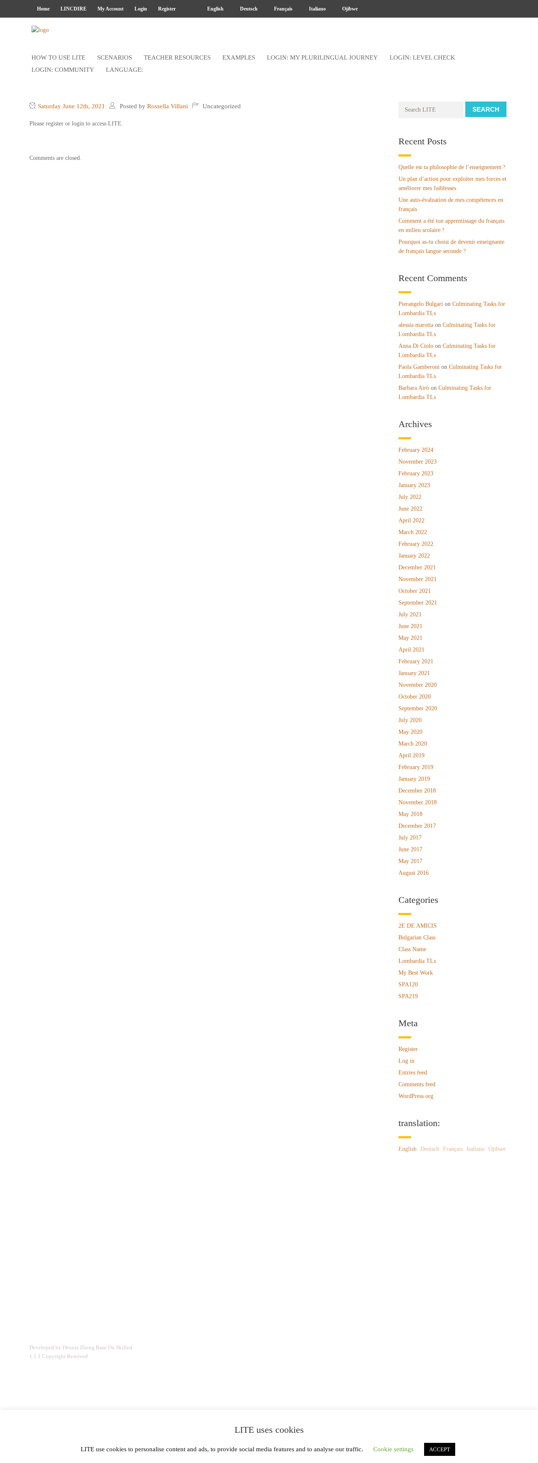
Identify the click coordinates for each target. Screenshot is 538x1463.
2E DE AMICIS (417, 926)
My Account (111, 9)
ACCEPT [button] (439, 1449)
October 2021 (414, 591)
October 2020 (414, 697)
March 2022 (412, 532)
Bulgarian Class (416, 937)
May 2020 (410, 732)
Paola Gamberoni (419, 367)
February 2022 (415, 544)
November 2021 (417, 579)
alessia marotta (415, 325)
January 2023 (414, 485)
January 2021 (414, 673)
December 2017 (417, 826)
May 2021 (410, 638)
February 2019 (415, 767)
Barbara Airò (413, 388)
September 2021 (417, 603)
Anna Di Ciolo (415, 346)
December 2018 (417, 791)
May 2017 (410, 861)
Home (43, 9)
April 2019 (411, 755)
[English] (188, 8)
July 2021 (410, 614)
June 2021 (410, 626)
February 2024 (415, 450)
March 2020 (412, 744)
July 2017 (410, 838)
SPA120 (408, 984)
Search (485, 109)
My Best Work (415, 973)
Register (167, 9)
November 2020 (417, 685)
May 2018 (410, 814)
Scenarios (114, 57)
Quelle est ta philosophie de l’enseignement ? (451, 167)
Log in (406, 1061)
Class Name (412, 949)
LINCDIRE (74, 9)
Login (140, 9)
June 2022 (410, 509)
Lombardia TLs (417, 961)
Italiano (317, 9)
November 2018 (417, 802)
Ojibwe (349, 9)
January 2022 (414, 556)
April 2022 (411, 520)
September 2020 (417, 708)
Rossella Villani (167, 106)
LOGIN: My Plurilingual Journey (322, 57)
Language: (125, 69)
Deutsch (248, 9)
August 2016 (413, 873)
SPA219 (408, 996)
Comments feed (416, 1084)
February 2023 (415, 473)
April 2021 (411, 650)
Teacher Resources (177, 57)
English (215, 9)
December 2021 (417, 567)
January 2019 (414, 779)
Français (283, 9)
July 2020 (410, 720)
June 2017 (410, 849)
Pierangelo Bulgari (420, 304)
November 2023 (417, 462)
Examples (238, 57)
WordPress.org (415, 1096)
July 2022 (410, 497)
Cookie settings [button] (393, 1449)
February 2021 (415, 661)
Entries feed (412, 1072)
